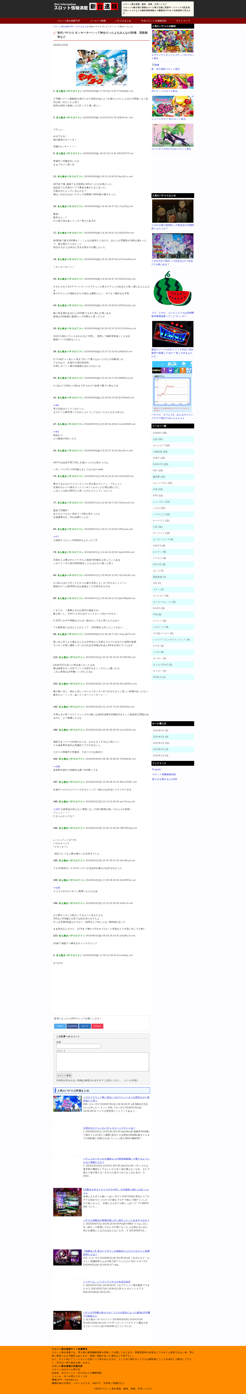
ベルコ (156, 508)
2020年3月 (159, 743)
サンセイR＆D (160, 664)
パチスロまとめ (123, 20)
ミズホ (156, 652)
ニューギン (159, 502)
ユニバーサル (160, 483)
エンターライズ (161, 539)
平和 (155, 614)
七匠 (155, 527)
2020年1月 (159, 755)
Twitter (60, 1026)
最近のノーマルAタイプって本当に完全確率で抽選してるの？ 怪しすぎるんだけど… (172, 353)
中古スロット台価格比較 (153, 20)
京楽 (155, 489)
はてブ (85, 1026)
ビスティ (157, 552)
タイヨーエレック (162, 602)
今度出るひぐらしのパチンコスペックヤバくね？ (109, 1128)
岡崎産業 (157, 577)
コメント (61, 1051)
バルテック (159, 627)
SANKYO (158, 464)
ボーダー (157, 658)
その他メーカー (161, 633)
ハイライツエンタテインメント (169, 639)
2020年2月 (159, 749)
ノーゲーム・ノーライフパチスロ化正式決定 (107, 1282)
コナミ (156, 589)
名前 (58, 1042)
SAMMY (157, 433)
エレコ (156, 570)
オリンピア (159, 445)
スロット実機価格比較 (164, 774)
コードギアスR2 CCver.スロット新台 (171, 149)
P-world (156, 769)
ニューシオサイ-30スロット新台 (168, 119)
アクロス (157, 558)
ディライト (159, 533)
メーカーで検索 (98, 20)
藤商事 (156, 477)
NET (155, 470)
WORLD (157, 677)
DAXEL (157, 608)
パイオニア (159, 514)
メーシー (157, 621)
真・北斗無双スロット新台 (165, 69)
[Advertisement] (101, 993)
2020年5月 (159, 730)
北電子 (156, 458)
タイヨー (157, 671)
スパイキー (159, 596)
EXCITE (157, 564)
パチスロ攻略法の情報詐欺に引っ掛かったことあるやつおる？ (116, 1220)
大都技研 (157, 451)
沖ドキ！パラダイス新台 (164, 91)
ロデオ (156, 646)
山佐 (155, 439)
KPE (155, 495)
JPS (155, 583)
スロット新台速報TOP (68, 20)
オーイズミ (159, 520)
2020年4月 (159, 737)
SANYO (157, 545)
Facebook (72, 1026)
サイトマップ (183, 20)
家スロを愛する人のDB (164, 779)
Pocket (97, 1026)
